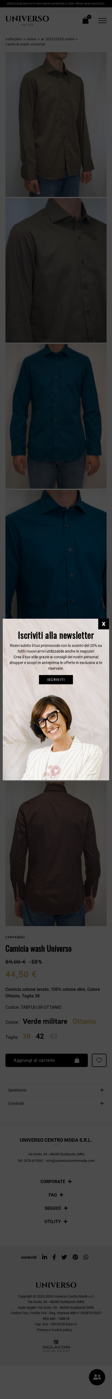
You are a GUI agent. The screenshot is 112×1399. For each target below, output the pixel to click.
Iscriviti (56, 679)
